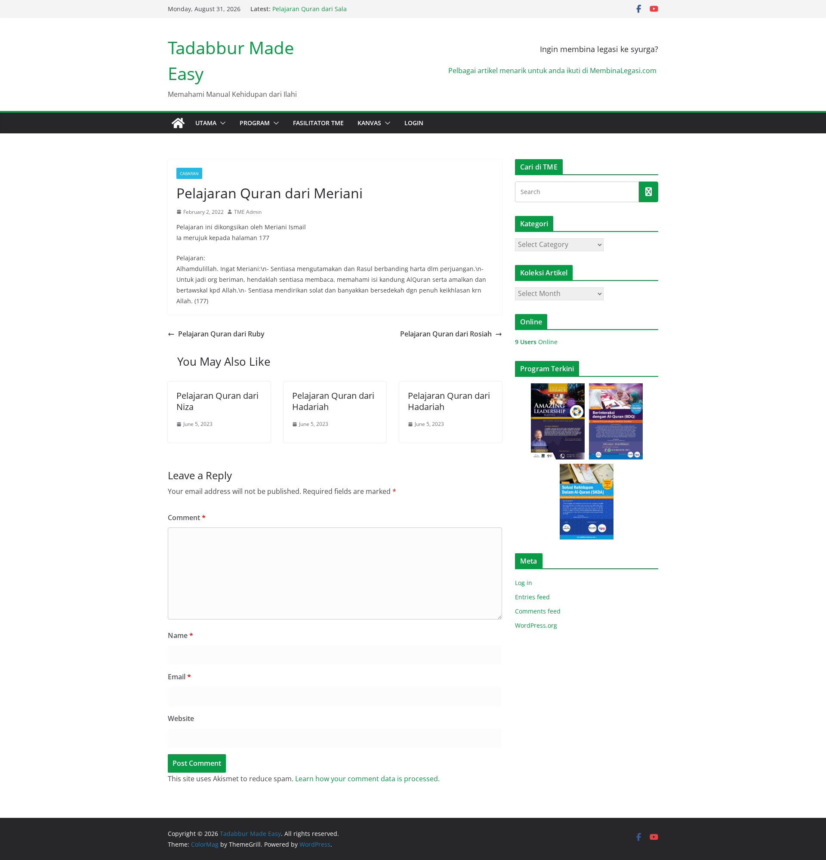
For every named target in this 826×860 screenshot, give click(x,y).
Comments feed (538, 611)
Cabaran (189, 173)
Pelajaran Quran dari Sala (309, 10)
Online (536, 342)
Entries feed (532, 597)
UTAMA (205, 123)
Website (181, 718)
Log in (523, 583)
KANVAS (369, 123)
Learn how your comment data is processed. (367, 778)
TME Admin (248, 212)
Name (180, 635)
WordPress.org (536, 625)
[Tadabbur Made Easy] (178, 123)
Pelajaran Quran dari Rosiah (446, 334)
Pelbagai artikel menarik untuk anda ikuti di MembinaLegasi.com (553, 70)
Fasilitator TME (318, 123)
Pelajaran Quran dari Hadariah (333, 401)
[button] (221, 123)
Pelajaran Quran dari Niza (217, 401)
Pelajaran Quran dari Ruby (221, 334)
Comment (187, 517)
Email (179, 676)
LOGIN (413, 123)
